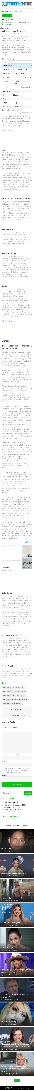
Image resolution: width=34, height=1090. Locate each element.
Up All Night (18, 409)
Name (4, 754)
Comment (5, 731)
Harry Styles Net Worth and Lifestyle (15, 699)
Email (19, 754)
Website (4, 761)
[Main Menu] (27, 4)
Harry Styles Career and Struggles (14, 691)
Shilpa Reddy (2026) (11, 812)
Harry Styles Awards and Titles (13, 687)
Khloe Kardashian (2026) (12, 810)
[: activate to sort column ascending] (22, 66)
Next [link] (29, 113)
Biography (10, 11)
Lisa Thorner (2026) (11, 803)
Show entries (9, 59)
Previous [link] (23, 113)
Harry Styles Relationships (11, 704)
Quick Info (6, 66)
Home (4, 11)
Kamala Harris (18, 709)
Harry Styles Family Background (13, 696)
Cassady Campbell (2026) (13, 807)
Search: (4, 62)
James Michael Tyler (16, 715)
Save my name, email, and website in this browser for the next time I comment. (17, 769)
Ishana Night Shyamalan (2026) (15, 805)
